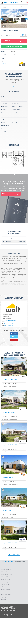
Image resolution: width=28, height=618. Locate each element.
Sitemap (4, 597)
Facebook (14, 333)
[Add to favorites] (3, 359)
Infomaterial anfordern (14, 46)
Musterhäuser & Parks (7, 574)
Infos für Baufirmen (6, 594)
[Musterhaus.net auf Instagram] (5, 610)
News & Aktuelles (6, 589)
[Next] (26, 19)
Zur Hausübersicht (6, 6)
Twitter (14, 336)
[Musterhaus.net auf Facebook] (2, 610)
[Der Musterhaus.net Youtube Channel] (14, 610)
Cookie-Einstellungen (19, 615)
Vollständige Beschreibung (14, 86)
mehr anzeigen (14, 289)
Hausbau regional (6, 582)
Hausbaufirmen (5, 571)
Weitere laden (14, 554)
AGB (7, 615)
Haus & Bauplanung (6, 569)
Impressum (3, 615)
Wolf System (10, 561)
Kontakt (4, 599)
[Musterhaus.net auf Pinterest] (11, 610)
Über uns (4, 587)
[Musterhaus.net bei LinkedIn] (8, 610)
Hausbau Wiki (5, 576)
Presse (3, 592)
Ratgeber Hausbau (6, 579)
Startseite (3, 561)
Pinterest (14, 339)
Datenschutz (12, 615)
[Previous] (1, 19)
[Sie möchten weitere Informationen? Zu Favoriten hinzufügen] (14, 18)
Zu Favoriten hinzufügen (15, 41)
